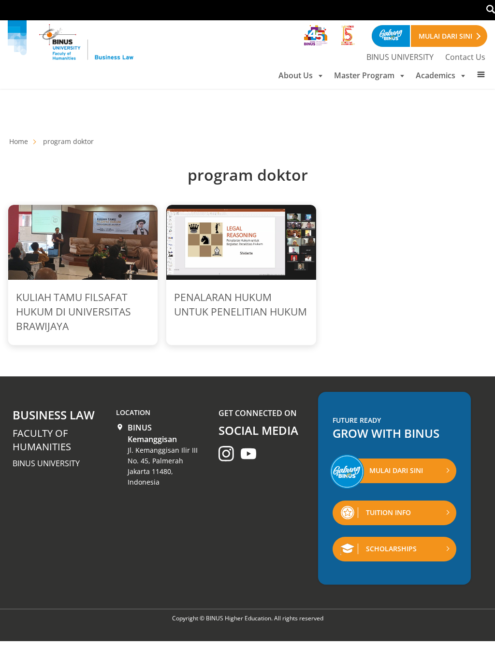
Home (18, 141)
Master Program (364, 75)
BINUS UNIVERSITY (400, 57)
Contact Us (465, 57)
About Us (295, 75)
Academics (435, 75)
